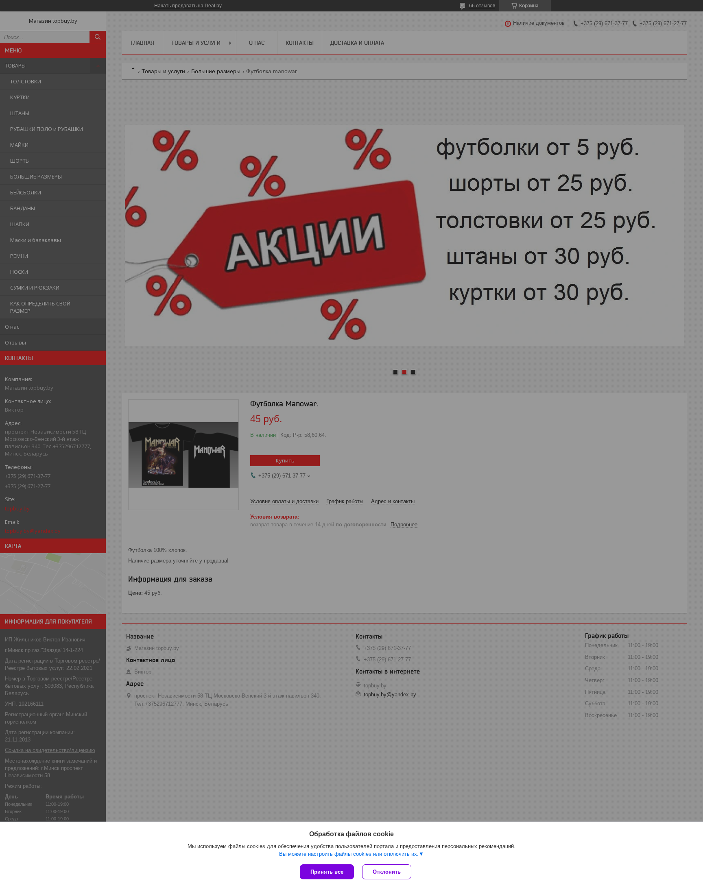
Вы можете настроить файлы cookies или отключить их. (349, 854)
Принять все (326, 872)
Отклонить (387, 872)
